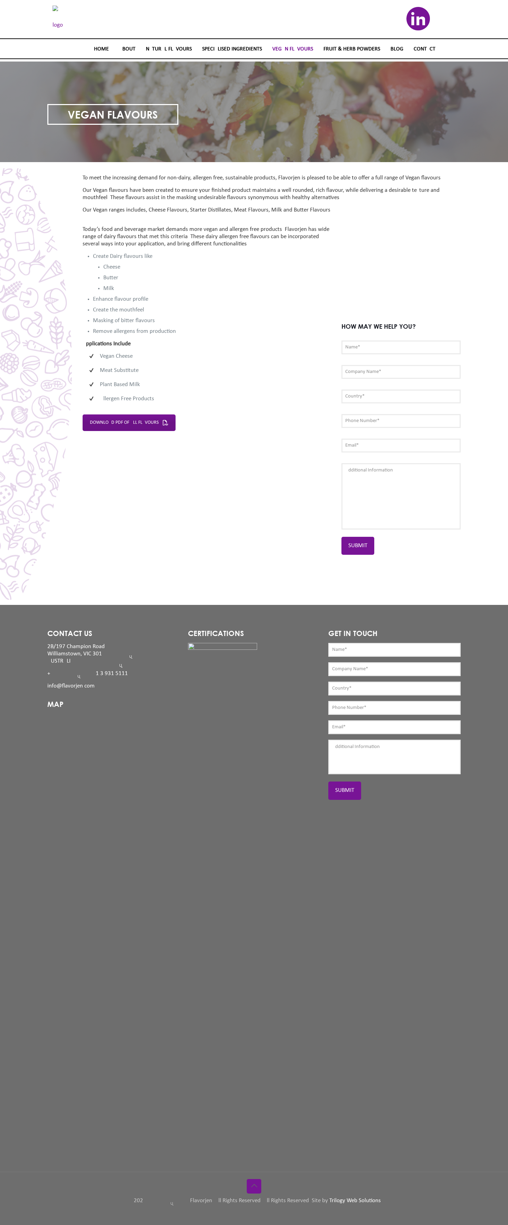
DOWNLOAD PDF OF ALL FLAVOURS (124, 422)
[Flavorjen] (55, 19)
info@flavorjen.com (71, 686)
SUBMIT (357, 546)
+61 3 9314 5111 (87, 673)
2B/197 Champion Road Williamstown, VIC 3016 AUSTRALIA (97, 654)
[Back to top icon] (254, 1186)
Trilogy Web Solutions (355, 1201)
